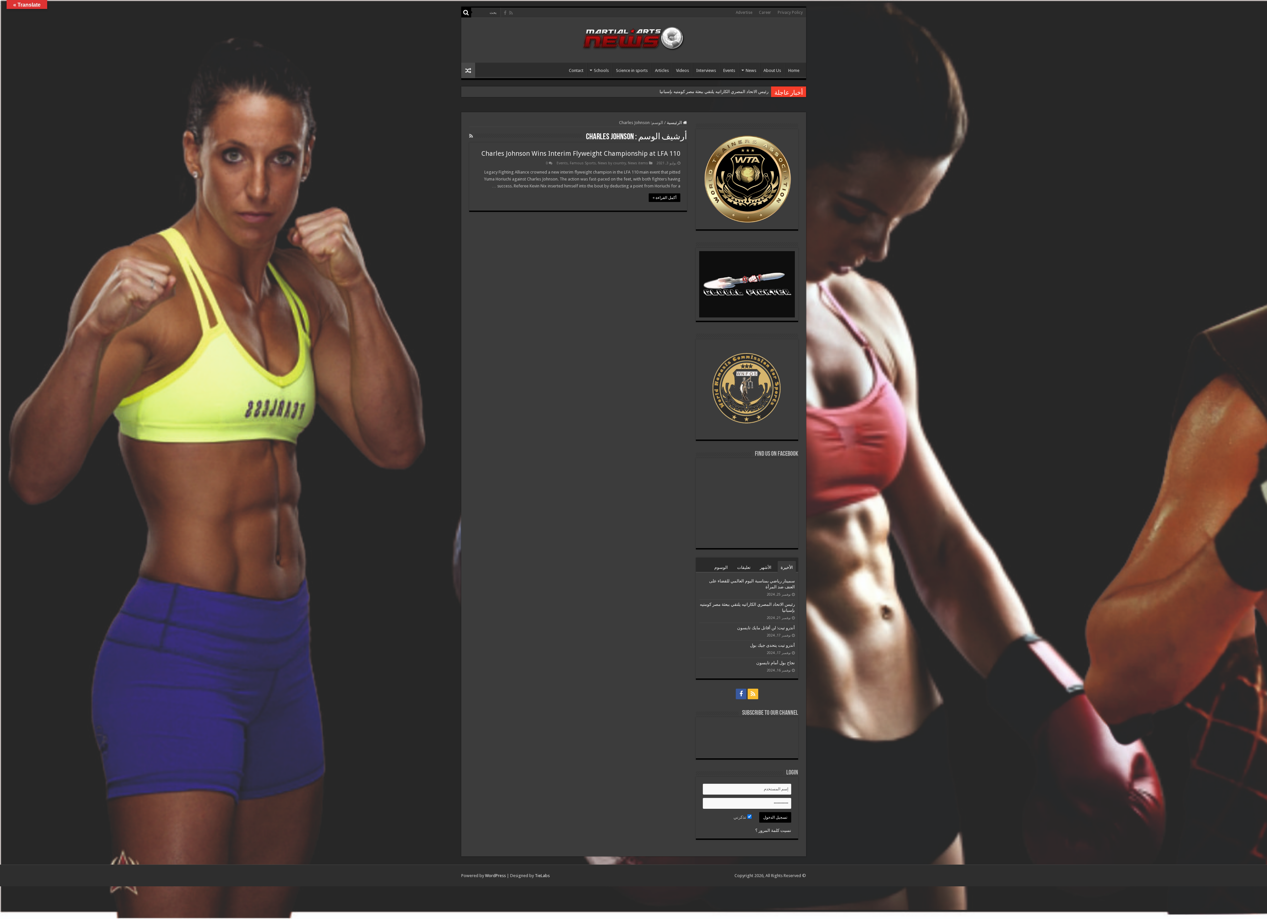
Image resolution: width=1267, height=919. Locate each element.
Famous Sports (583, 163)
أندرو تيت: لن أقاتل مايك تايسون (739, 91)
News (751, 70)
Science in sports (632, 70)
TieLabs (542, 875)
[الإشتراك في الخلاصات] (471, 136)
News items (638, 163)
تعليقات (744, 567)
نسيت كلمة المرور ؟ (773, 830)
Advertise (744, 12)
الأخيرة (787, 567)
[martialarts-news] (633, 37)
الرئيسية (675, 122)
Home (793, 70)
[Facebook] (505, 13)
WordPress (495, 875)
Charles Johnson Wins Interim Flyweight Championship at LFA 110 (580, 153)
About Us (772, 70)
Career (765, 12)
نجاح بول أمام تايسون (775, 662)
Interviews (706, 70)
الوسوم (721, 567)
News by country (612, 163)
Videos (682, 70)
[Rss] (510, 13)
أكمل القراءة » (664, 197)
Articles (662, 70)
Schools (601, 70)
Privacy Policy (790, 12)
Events (729, 70)
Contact (576, 70)
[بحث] (466, 12)
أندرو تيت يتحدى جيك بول (772, 645)
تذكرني (740, 817)
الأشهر (765, 567)
